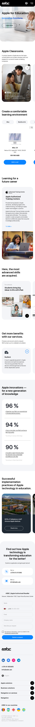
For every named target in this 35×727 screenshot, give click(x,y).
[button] (16, 306)
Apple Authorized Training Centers (13, 197)
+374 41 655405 (8, 667)
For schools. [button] (8, 284)
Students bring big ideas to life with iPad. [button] (14, 289)
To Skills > (9, 226)
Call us (12, 570)
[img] (16, 83)
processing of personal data (11, 633)
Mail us (12, 579)
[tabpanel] (17, 148)
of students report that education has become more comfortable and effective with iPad (15, 454)
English (7, 675)
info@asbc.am (15, 582)
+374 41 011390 (16, 573)
